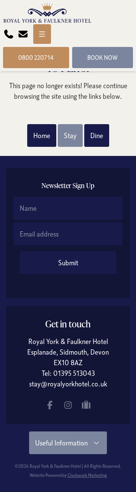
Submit (68, 262)
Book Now (102, 57)
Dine (96, 135)
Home (41, 135)
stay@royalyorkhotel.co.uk (68, 383)
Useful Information (63, 442)
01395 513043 (74, 373)
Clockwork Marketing (87, 475)
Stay (70, 135)
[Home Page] (47, 13)
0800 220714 (36, 57)
